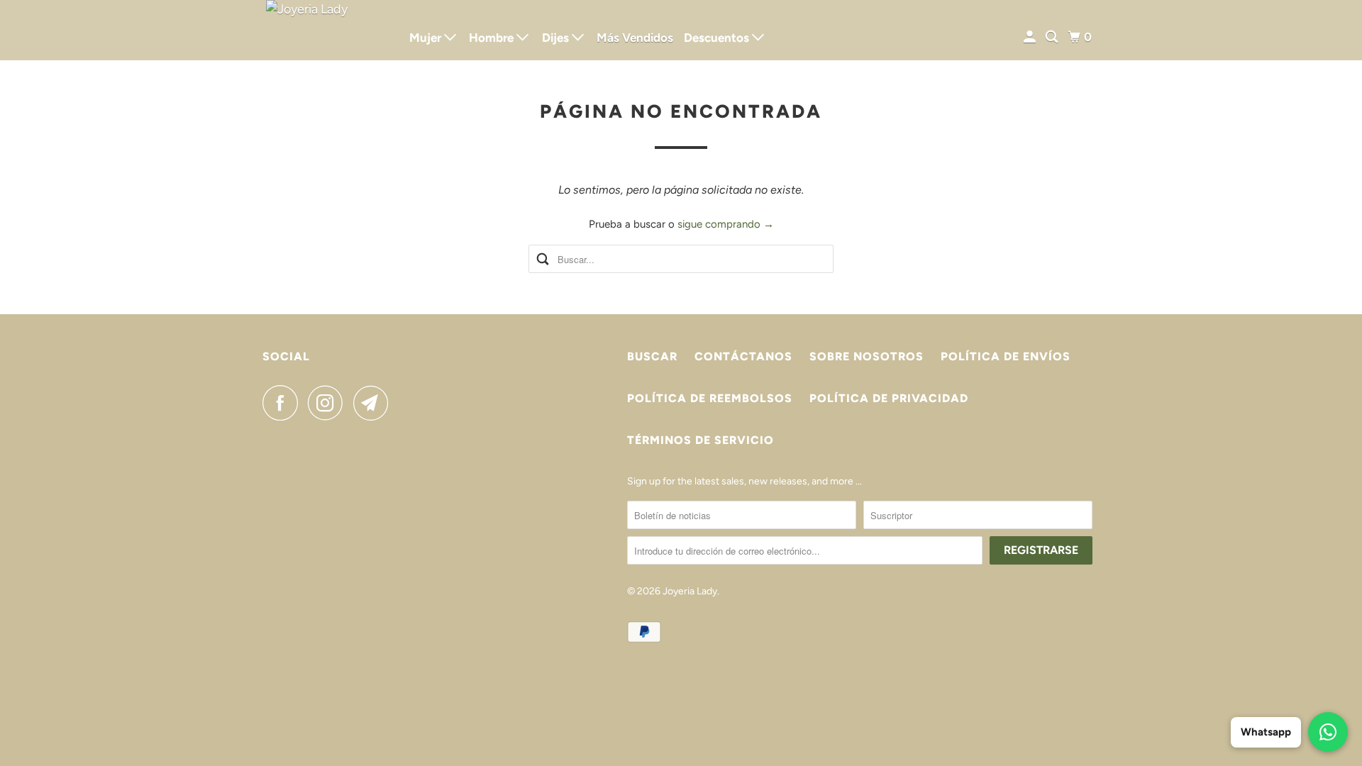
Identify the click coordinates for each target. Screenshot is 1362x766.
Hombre (492, 37)
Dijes (557, 37)
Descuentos (718, 37)
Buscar (652, 356)
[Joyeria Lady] (326, 30)
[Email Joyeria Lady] (374, 403)
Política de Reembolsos (709, 398)
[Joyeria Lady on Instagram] (329, 403)
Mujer (426, 37)
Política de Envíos (1005, 356)
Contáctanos (743, 356)
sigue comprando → (725, 224)
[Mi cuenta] (1031, 37)
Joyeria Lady (690, 591)
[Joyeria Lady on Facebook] (283, 403)
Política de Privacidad (888, 398)
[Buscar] (1053, 37)
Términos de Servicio (700, 440)
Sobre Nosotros (866, 356)
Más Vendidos (635, 37)
